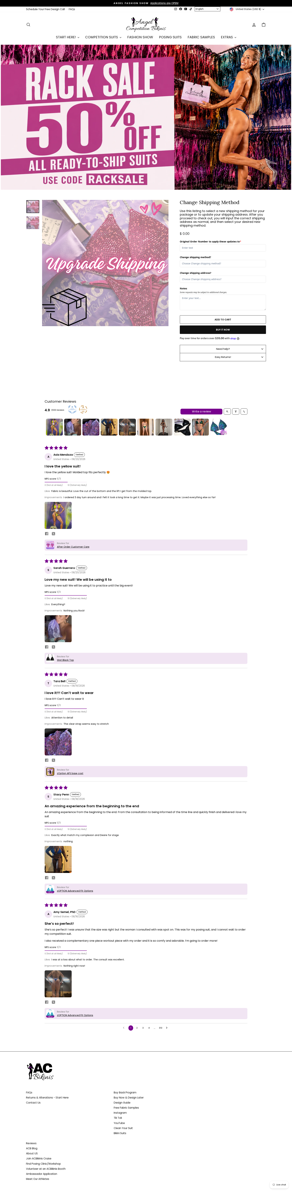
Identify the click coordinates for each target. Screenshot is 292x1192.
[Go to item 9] (200, 427)
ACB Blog (31, 1148)
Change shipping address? (195, 272)
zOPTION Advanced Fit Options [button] (75, 891)
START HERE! (66, 37)
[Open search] (227, 411)
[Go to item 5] (127, 427)
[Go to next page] (167, 1028)
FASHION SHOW (140, 37)
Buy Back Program (125, 1092)
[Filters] (235, 411)
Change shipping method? (195, 257)
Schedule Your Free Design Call (45, 9)
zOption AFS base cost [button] (70, 773)
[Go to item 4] (109, 427)
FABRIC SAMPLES (201, 37)
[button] (58, 515)
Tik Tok (118, 1118)
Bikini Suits (120, 1133)
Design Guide (122, 1102)
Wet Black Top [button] (65, 660)
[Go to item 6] (145, 427)
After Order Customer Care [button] (73, 546)
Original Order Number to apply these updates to (210, 241)
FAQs (72, 9)
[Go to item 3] (90, 427)
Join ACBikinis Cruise (38, 1158)
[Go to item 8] (182, 427)
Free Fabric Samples (126, 1107)
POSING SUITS (170, 37)
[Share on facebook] (47, 534)
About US (32, 1153)
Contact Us (33, 1102)
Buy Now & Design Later (129, 1097)
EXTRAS (227, 37)
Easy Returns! (223, 357)
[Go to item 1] (54, 427)
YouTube (119, 1123)
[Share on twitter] (53, 534)
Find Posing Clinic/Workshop (43, 1163)
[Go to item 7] (163, 427)
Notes (183, 288)
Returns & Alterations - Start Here (47, 1097)
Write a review (201, 411)
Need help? (223, 349)
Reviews (31, 1143)
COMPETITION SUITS (102, 37)
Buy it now (223, 329)
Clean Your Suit (123, 1128)
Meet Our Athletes (37, 1179)
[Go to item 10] (218, 427)
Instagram (120, 1113)
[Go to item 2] (72, 427)
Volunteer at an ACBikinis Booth (46, 1169)
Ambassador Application (41, 1174)
